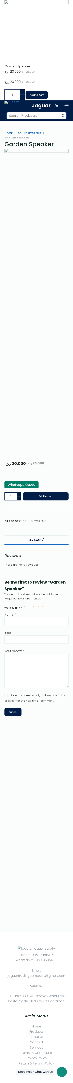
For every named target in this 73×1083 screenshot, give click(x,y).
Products (36, 1031)
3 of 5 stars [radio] (34, 606)
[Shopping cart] (56, 105)
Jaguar (41, 105)
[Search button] (63, 115)
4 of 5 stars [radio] (39, 606)
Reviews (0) (36, 540)
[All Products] (66, 106)
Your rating (13, 608)
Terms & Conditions (36, 1052)
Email (9, 632)
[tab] (36, 539)
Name (10, 614)
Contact (36, 1042)
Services (36, 1047)
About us (36, 1037)
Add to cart (37, 95)
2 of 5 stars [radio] (29, 606)
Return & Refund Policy (36, 1063)
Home (36, 1026)
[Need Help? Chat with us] (62, 1072)
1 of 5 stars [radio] (25, 606)
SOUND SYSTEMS (34, 521)
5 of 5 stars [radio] (43, 606)
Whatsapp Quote (21, 484)
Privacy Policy (36, 1058)
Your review (14, 651)
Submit (13, 712)
